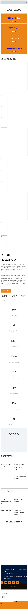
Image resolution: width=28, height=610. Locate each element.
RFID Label (11, 18)
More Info (14, 41)
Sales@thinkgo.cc (10, 573)
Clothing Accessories (14, 48)
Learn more (6, 290)
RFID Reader (14, 28)
